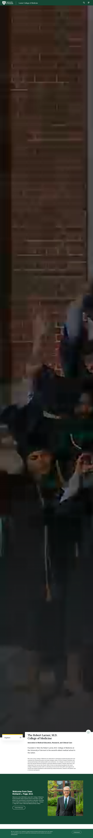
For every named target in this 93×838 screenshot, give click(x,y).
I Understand (77, 832)
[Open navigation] (20, 737)
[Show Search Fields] (84, 2)
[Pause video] (88, 732)
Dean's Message (19, 807)
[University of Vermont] (7, 4)
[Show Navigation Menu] (88, 2)
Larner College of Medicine (28, 3)
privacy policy (14, 834)
